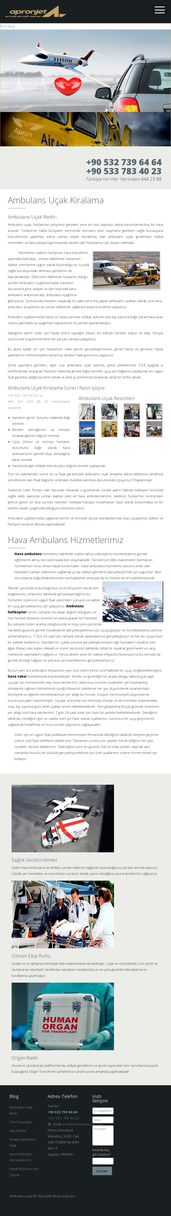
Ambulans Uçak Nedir (21, 1110)
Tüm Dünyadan (20, 1122)
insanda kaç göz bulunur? (101, 1152)
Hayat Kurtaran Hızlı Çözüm (24, 1171)
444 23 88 (123, 179)
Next (11, 26)
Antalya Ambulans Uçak (22, 1142)
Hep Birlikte (17, 1130)
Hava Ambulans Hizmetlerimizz (21, 1157)
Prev (3, 26)
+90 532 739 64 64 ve (25, 395)
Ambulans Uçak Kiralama (56, 200)
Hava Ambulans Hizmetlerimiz (66, 540)
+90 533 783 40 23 (124, 171)
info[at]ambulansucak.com (83, 1124)
